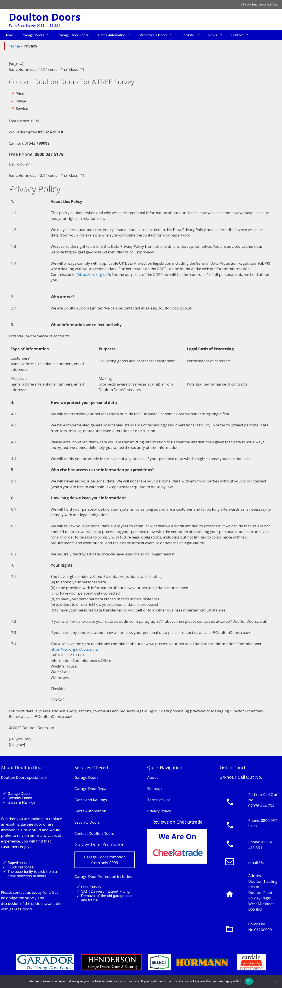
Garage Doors (33, 35)
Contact (237, 35)
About (152, 777)
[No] (276, 981)
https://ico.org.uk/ (93, 274)
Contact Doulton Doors (94, 833)
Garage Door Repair (74, 35)
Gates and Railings (90, 799)
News (212, 35)
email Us (256, 862)
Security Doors (87, 822)
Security (188, 35)
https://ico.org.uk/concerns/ (74, 649)
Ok (249, 981)
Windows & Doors (153, 35)
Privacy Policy (159, 810)
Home (9, 35)
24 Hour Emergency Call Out (259, 4)
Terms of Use (158, 799)
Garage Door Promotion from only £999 (105, 859)
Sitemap (154, 788)
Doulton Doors (45, 17)
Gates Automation (112, 35)
